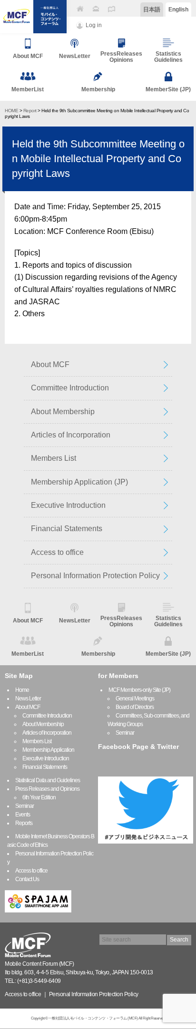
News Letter (28, 698)
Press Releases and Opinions (47, 789)
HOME (11, 110)
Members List (53, 458)
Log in (94, 25)
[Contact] (95, 8)
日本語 (151, 9)
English (178, 9)
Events (22, 814)
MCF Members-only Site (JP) (139, 690)
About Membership (63, 412)
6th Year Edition (39, 797)
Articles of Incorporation (70, 435)
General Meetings (135, 698)
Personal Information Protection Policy (95, 576)
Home (22, 690)
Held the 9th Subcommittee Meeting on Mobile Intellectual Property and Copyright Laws (98, 158)
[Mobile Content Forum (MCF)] (33, 16)
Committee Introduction (70, 388)
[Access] (111, 8)
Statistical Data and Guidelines (47, 780)
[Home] (80, 8)
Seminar (24, 806)
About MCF (50, 364)
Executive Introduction (68, 505)
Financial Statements (66, 528)
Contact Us (27, 879)
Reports (23, 823)
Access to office (57, 552)
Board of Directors (135, 707)
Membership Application (48, 750)
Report (30, 110)
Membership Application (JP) (79, 482)
